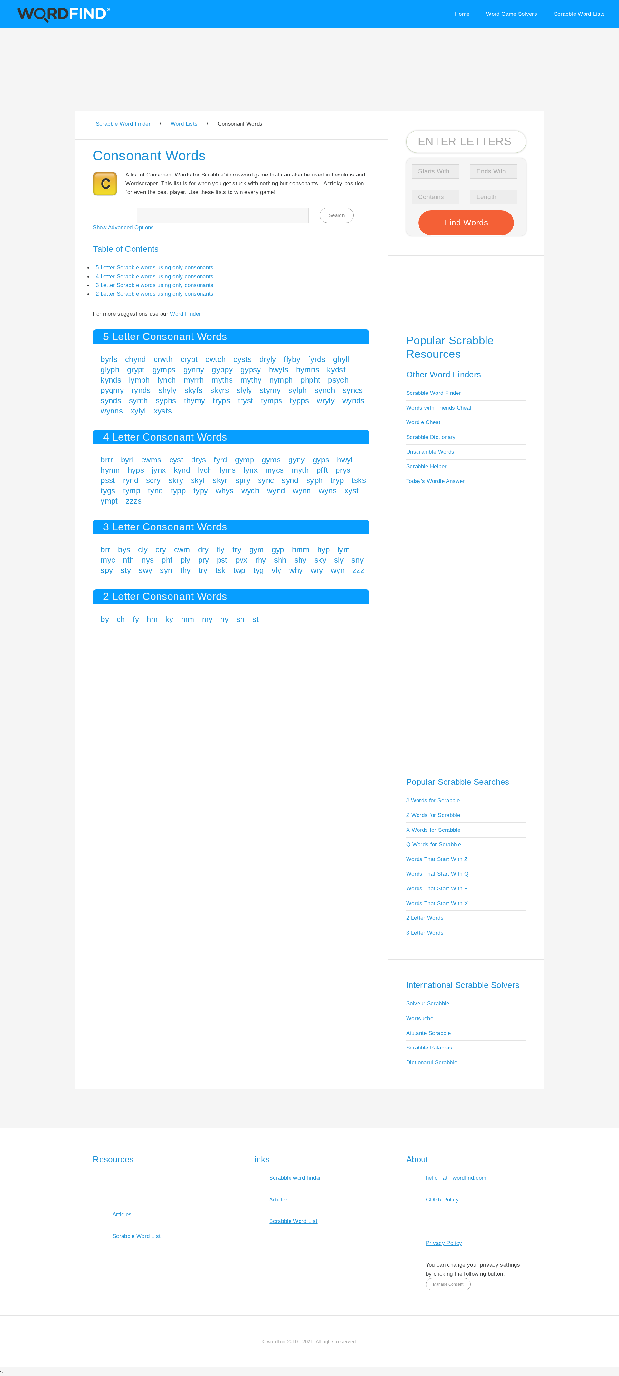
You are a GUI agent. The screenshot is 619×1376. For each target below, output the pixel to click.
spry (242, 480)
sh (240, 619)
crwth (163, 359)
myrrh (194, 379)
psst (108, 480)
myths (222, 379)
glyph (110, 369)
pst (222, 559)
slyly (244, 390)
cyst (176, 459)
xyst (351, 490)
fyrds (316, 359)
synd (290, 480)
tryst (245, 400)
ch (121, 619)
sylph (297, 390)
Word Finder (185, 313)
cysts (242, 359)
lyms (228, 470)
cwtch (215, 359)
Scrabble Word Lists (579, 14)
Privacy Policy (444, 1243)
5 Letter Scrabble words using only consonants (155, 267)
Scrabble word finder (295, 1177)
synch (324, 390)
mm (187, 619)
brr (105, 549)
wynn (302, 490)
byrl (127, 459)
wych (250, 490)
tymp (131, 490)
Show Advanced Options (123, 227)
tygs (108, 490)
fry (236, 549)
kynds (111, 379)
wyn (338, 570)
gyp (278, 549)
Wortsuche (419, 1018)
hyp (323, 549)
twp (239, 570)
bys (124, 549)
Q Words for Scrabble (433, 844)
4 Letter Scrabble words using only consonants (155, 276)
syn (166, 570)
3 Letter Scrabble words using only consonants (155, 285)
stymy (270, 390)
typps (299, 400)
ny (224, 619)
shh (280, 559)
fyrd (220, 459)
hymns (307, 369)
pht (167, 559)
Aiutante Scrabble (428, 1033)
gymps (164, 369)
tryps (221, 400)
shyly (168, 390)
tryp (337, 480)
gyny (296, 459)
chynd (135, 359)
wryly (326, 400)
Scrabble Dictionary (431, 437)
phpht (310, 379)
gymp (244, 459)
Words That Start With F (436, 888)
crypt (189, 359)
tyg (258, 570)
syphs (166, 400)
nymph (281, 379)
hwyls (279, 369)
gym (256, 549)
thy (185, 570)
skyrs (219, 390)
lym (344, 549)
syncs (353, 390)
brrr (107, 459)
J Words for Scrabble (433, 800)
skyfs (193, 390)
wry (317, 570)
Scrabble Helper (426, 466)
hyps (136, 470)
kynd (182, 470)
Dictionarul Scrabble (431, 1062)
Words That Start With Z (436, 859)
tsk (220, 570)
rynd (130, 480)
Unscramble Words (430, 452)
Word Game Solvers (511, 14)
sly (339, 559)
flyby (292, 359)
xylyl (138, 410)
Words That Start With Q (437, 873)
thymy (194, 400)
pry (203, 559)
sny (357, 559)
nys (148, 559)
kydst (336, 369)
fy (136, 619)
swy (145, 570)
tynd (155, 490)
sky (320, 559)
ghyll (341, 359)
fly (221, 549)
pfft (322, 470)
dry (203, 549)
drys (198, 459)
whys (224, 490)
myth (300, 470)
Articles (122, 1214)
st (255, 619)
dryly (268, 359)
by (105, 619)
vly (276, 570)
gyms (271, 459)
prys (343, 470)
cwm (182, 549)
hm (152, 619)
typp (178, 490)
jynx (159, 470)
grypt (136, 369)
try (203, 570)
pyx (241, 559)
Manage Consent (448, 1284)
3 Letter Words (425, 932)
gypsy (251, 369)
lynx (251, 470)
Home (462, 14)
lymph (139, 379)
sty (126, 570)
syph (314, 480)
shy (300, 559)
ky (169, 619)
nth (128, 559)
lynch (167, 379)
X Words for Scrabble (433, 830)
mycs (274, 470)
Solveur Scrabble (427, 1003)
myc (108, 559)
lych (205, 470)
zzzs (134, 501)
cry (160, 549)
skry (176, 480)
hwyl (344, 459)
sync (266, 480)
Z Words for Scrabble (433, 815)
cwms (151, 459)
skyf (198, 480)
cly (143, 549)
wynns (112, 410)
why (296, 570)
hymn (110, 470)
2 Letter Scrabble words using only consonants (155, 293)
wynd (276, 490)
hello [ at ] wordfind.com (456, 1177)
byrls (109, 359)
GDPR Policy (442, 1199)
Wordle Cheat (423, 422)
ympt (109, 501)
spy (107, 570)
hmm (301, 549)
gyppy (222, 369)
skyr (220, 480)
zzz (358, 570)
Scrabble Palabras (429, 1047)
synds (111, 400)
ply (186, 559)
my (207, 619)
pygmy (112, 390)
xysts (163, 410)
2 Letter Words (425, 918)
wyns (328, 490)
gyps (321, 459)
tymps (271, 400)
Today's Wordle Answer (435, 481)
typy (200, 490)
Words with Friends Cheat (438, 407)
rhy (260, 559)
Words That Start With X (437, 903)
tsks (359, 480)
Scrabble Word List (137, 1236)
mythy (251, 379)
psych (338, 379)
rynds (141, 390)
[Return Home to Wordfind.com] (62, 21)
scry (153, 480)
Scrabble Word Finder (433, 393)
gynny (193, 369)
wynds (353, 400)
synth (138, 400)
